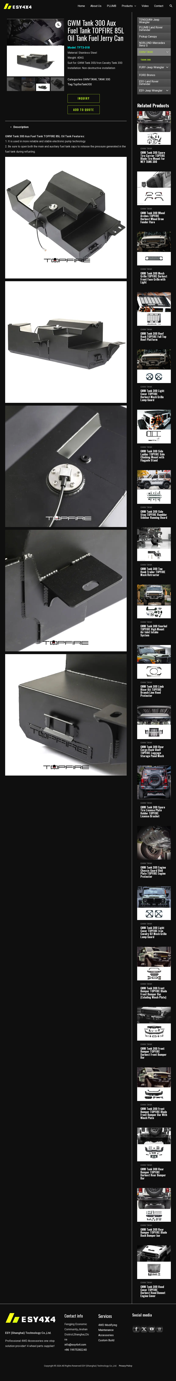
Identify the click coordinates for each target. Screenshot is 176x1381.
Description (21, 127)
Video (145, 6)
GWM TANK (90, 79)
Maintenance (106, 1330)
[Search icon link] (171, 6)
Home (81, 6)
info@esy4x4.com (75, 1344)
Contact (158, 6)
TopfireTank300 (82, 84)
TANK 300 (104, 79)
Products (127, 6)
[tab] (70, 127)
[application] (134, 6)
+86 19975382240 (75, 1349)
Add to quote (83, 110)
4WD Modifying (107, 1325)
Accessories (106, 1335)
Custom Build (106, 1340)
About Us (95, 6)
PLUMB (111, 6)
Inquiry (84, 98)
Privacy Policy (125, 1365)
